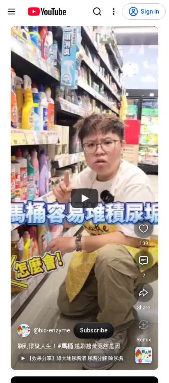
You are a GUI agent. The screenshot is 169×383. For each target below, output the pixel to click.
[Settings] (114, 11)
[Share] (143, 292)
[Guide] (11, 11)
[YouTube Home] (46, 11)
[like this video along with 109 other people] (143, 228)
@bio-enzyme (52, 330)
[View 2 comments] (143, 260)
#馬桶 (65, 346)
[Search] (97, 11)
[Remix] (143, 324)
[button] (23, 330)
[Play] (84, 198)
